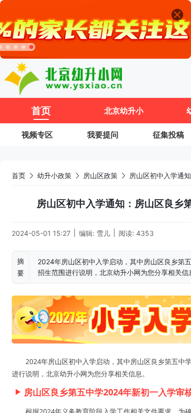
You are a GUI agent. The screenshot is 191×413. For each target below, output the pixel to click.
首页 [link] (18, 175)
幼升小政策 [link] (54, 175)
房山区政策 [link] (100, 175)
